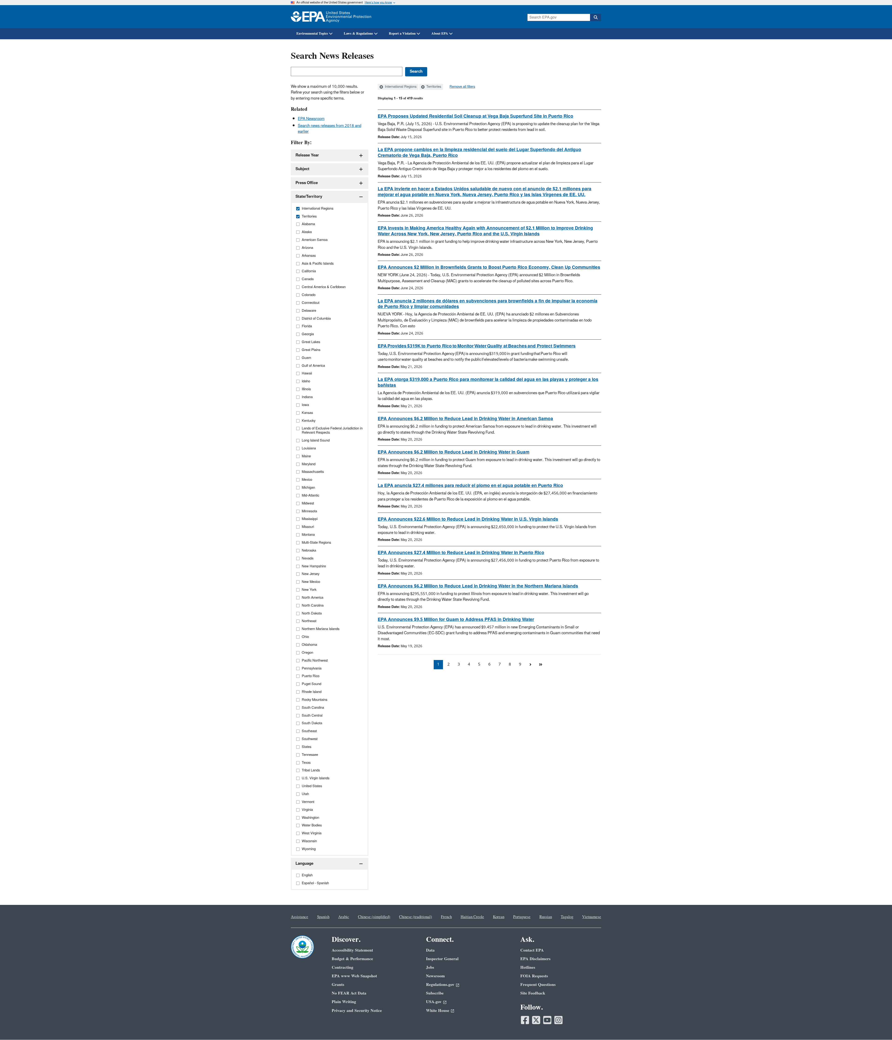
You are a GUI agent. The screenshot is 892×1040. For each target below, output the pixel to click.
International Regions (400, 87)
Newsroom (435, 976)
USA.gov (434, 1001)
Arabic (343, 917)
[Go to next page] (530, 664)
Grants (338, 984)
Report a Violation (402, 33)
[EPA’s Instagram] (558, 1020)
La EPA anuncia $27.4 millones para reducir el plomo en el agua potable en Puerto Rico (470, 485)
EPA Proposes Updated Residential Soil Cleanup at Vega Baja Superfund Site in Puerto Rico (475, 116)
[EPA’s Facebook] (525, 1020)
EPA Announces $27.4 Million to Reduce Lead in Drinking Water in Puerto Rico (461, 552)
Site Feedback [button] (532, 993)
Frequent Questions (538, 984)
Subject (302, 169)
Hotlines (527, 967)
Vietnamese (591, 917)
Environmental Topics (312, 33)
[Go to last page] (540, 664)
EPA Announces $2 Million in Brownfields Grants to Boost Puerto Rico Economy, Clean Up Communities (489, 267)
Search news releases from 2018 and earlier (329, 129)
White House (437, 1010)
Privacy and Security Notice (357, 1010)
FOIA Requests (534, 976)
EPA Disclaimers (535, 958)
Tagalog (567, 917)
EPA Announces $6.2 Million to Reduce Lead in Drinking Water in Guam (453, 452)
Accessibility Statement (352, 950)
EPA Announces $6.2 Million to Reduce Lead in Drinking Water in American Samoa (465, 418)
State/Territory (308, 196)
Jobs (430, 967)
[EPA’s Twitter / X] (536, 1020)
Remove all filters (462, 87)
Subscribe (435, 993)
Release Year (307, 155)
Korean (498, 917)
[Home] (331, 16)
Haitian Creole (472, 917)
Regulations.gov (440, 984)
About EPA (439, 33)
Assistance (299, 917)
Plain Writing (344, 1001)
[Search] (595, 17)
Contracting (342, 967)
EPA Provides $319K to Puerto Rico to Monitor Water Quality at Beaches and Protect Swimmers (477, 346)
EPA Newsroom (311, 119)
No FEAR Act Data (349, 993)
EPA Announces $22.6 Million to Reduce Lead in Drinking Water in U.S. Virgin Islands (468, 519)
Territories (433, 87)
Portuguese (522, 917)
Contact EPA (532, 950)
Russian (545, 917)
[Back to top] (879, 1027)
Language (304, 863)
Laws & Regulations (358, 33)
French (446, 917)
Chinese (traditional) (415, 917)
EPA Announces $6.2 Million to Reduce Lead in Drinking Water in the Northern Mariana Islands (478, 586)
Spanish (323, 917)
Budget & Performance (352, 958)
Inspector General (442, 958)
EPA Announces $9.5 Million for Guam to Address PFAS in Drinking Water (456, 619)
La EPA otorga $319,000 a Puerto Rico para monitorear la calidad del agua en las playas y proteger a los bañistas (488, 382)
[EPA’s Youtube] (547, 1020)
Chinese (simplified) (374, 917)
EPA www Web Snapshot (354, 976)
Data (430, 950)
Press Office (306, 183)
